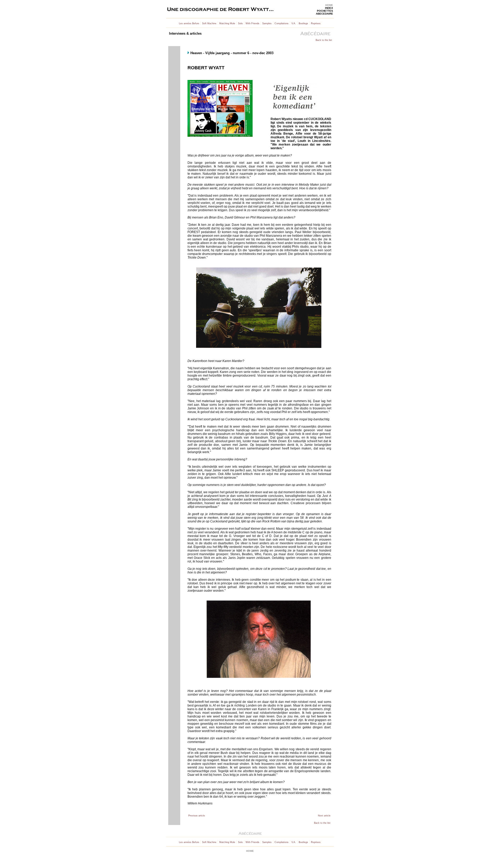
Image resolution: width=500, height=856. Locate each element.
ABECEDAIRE (324, 13)
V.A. (293, 23)
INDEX (329, 8)
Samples (267, 23)
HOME (329, 5)
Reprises (316, 23)
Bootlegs (303, 23)
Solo (240, 23)
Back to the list (324, 40)
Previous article (196, 815)
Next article (324, 815)
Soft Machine (209, 23)
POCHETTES (325, 10)
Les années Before (189, 23)
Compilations (281, 23)
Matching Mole (227, 23)
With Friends (252, 23)
